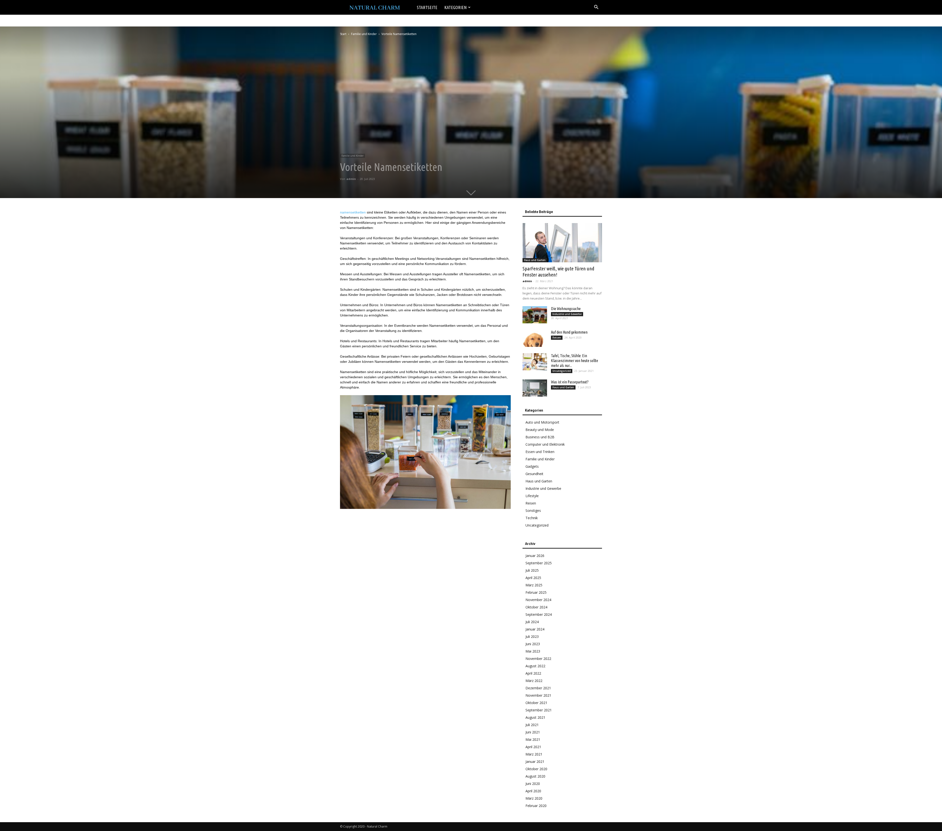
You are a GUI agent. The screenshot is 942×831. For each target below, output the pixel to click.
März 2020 (533, 798)
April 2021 (533, 746)
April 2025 (533, 577)
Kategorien (455, 7)
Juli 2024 (532, 621)
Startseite (427, 7)
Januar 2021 (534, 761)
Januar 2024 (534, 629)
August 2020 (535, 776)
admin (351, 179)
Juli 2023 (532, 636)
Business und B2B (539, 437)
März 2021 (533, 754)
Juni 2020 (532, 783)
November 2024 (538, 599)
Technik (531, 518)
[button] (596, 7)
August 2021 (535, 717)
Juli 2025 (532, 570)
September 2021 (538, 710)
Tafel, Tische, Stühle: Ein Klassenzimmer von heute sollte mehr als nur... (574, 360)
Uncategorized (561, 371)
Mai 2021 (532, 739)
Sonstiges (533, 510)
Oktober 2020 (536, 769)
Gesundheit (534, 473)
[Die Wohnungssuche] (535, 314)
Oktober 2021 (536, 702)
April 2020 (533, 791)
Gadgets (532, 466)
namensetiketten (353, 212)
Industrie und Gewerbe (567, 314)
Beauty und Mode (539, 429)
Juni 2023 (532, 644)
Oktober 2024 (536, 607)
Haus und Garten (535, 260)
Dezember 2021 (538, 688)
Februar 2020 (536, 805)
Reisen (556, 337)
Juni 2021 (532, 732)
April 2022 (533, 673)
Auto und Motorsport (542, 422)
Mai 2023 (532, 651)
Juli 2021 (532, 724)
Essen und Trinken (539, 451)
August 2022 (535, 666)
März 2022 (533, 680)
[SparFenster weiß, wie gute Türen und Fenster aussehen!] (562, 242)
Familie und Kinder (364, 34)
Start (343, 34)
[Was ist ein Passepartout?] (535, 388)
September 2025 (538, 563)
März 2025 (533, 585)
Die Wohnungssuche (566, 308)
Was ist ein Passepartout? (570, 382)
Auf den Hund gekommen (569, 332)
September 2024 (538, 614)
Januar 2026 (534, 555)
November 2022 (538, 658)
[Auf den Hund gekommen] (535, 338)
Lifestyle (532, 495)
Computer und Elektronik (545, 444)
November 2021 (538, 695)
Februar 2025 (536, 592)
